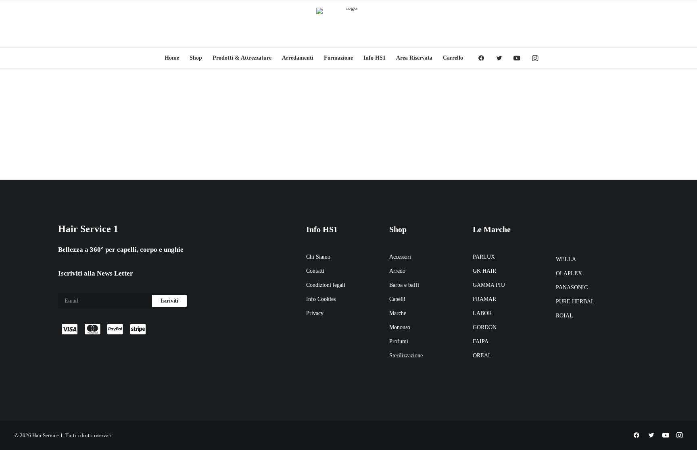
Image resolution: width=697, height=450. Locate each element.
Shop (196, 58)
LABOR (482, 313)
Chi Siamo (318, 257)
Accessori (400, 257)
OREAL (482, 356)
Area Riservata (414, 58)
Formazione (338, 58)
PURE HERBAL (575, 302)
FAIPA (480, 341)
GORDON (485, 327)
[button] (484, 58)
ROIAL (564, 316)
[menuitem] (171, 58)
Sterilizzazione (406, 356)
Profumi (398, 341)
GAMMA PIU (489, 285)
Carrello (453, 58)
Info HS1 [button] (374, 58)
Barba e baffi (404, 285)
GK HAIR (484, 271)
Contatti (315, 271)
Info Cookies (321, 299)
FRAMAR (484, 299)
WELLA (566, 259)
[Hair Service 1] (348, 24)
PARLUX (484, 257)
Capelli (397, 299)
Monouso (399, 327)
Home (172, 58)
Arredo (397, 271)
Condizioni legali (325, 285)
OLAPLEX (569, 273)
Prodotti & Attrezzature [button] (242, 58)
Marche (397, 313)
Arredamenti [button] (297, 58)
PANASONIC (572, 287)
